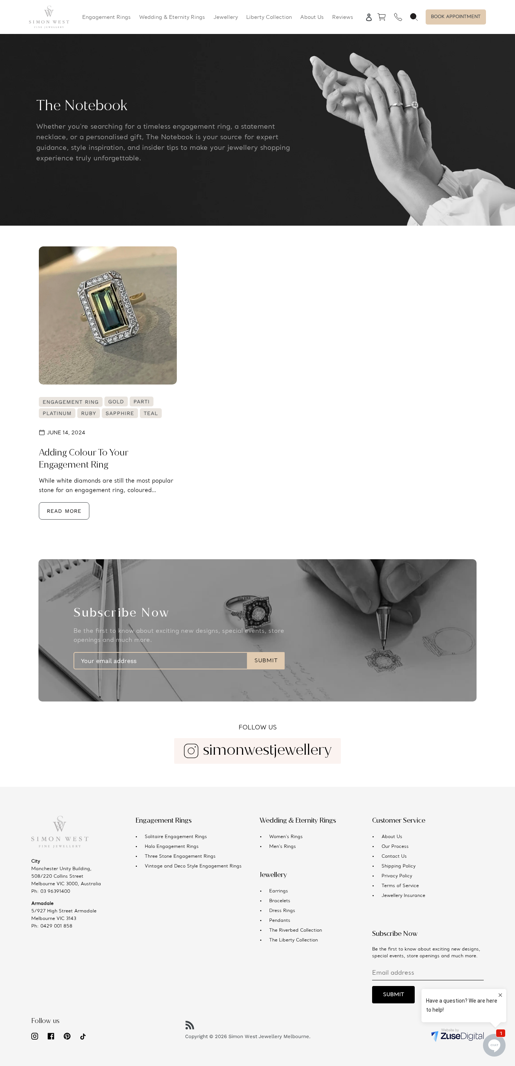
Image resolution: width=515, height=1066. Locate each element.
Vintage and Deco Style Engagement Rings (193, 866)
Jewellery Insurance (403, 896)
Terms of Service (400, 886)
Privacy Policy (397, 876)
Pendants (279, 920)
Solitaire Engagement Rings (176, 837)
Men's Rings (282, 846)
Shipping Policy (398, 866)
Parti (141, 401)
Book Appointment (456, 17)
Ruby (88, 413)
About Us (392, 837)
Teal (151, 413)
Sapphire (120, 413)
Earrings (278, 891)
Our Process (395, 846)
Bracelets (279, 901)
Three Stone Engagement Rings (180, 856)
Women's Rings (286, 837)
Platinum (57, 413)
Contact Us (394, 856)
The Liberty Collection (293, 940)
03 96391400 (55, 891)
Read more (64, 511)
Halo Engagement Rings (172, 846)
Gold (116, 401)
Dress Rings (282, 911)
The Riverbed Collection (295, 930)
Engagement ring (71, 402)
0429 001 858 (56, 926)
